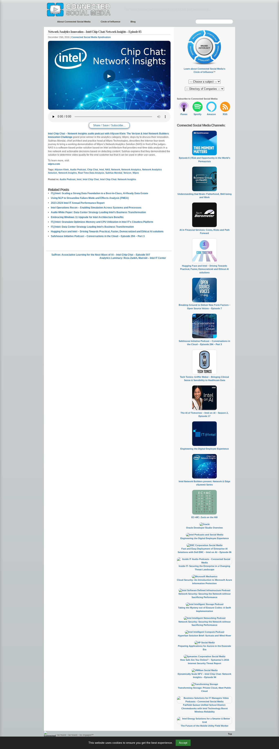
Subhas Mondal (113, 173)
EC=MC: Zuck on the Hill (204, 517)
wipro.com (54, 164)
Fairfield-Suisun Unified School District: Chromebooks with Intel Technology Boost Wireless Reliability (204, 708)
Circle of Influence (110, 21)
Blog (133, 21)
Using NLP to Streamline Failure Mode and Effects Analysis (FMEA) (90, 198)
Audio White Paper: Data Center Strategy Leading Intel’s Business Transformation (98, 212)
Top (230, 734)
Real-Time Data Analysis (91, 173)
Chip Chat (92, 169)
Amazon (211, 114)
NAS (107, 169)
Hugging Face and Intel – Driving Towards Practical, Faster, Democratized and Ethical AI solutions (107, 231)
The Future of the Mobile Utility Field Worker (204, 726)
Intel (101, 169)
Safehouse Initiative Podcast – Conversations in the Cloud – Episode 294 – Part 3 (98, 236)
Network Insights (67, 173)
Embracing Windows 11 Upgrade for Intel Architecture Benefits (87, 217)
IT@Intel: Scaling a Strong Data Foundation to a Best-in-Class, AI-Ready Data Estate (99, 193)
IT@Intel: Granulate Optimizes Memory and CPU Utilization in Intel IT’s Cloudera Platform (102, 221)
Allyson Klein (62, 169)
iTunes (183, 114)
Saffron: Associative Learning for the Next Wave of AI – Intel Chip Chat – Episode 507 (100, 254)
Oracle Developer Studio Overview (204, 527)
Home (48, 22)
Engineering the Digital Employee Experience (204, 449)
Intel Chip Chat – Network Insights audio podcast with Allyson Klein (86, 133)
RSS (225, 114)
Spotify (197, 114)
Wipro (136, 173)
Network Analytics (131, 169)
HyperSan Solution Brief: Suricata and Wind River (204, 635)
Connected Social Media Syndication (91, 37)
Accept (183, 742)
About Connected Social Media (73, 21)
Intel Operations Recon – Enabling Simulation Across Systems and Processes (96, 207)
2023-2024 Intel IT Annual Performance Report (78, 203)
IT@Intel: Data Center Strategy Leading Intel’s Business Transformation (92, 226)
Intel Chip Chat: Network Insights (118, 179)
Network (115, 169)
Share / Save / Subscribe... (109, 125)
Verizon (127, 173)
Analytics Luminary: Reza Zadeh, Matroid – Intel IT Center (132, 258)
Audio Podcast (78, 169)
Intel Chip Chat (91, 179)
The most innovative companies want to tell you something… (167, 9)
